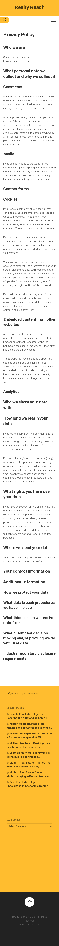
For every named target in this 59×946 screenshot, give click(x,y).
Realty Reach (29, 7)
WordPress (36, 924)
